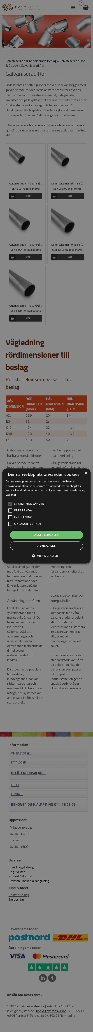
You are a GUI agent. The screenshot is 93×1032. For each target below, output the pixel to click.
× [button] (85, 473)
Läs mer (11, 495)
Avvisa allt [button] (46, 546)
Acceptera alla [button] (46, 535)
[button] (10, 503)
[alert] (46, 516)
